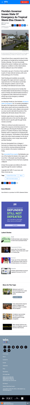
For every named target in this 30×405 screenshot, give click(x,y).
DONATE (25, 2)
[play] (2, 403)
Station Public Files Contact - (9, 386)
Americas (13, 257)
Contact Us (5, 359)
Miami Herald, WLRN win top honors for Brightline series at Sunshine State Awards (20, 326)
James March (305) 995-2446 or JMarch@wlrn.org (14, 388)
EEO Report (5, 383)
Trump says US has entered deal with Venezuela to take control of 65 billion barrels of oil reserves (19, 261)
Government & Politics (16, 247)
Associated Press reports (11, 154)
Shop (4, 368)
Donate (4, 362)
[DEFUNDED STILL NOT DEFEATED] (15, 215)
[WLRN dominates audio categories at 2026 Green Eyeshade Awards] (5, 239)
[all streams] (28, 403)
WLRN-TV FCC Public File (8, 377)
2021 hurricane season (12, 178)
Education (13, 268)
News (21, 175)
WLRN (12, 237)
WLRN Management (7, 390)
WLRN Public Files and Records (9, 380)
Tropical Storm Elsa (11, 175)
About (4, 356)
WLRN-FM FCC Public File (8, 378)
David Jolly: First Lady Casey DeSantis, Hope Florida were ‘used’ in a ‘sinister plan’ (19, 251)
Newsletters (5, 371)
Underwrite (5, 365)
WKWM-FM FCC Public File (8, 379)
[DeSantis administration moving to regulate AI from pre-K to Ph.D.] (5, 271)
